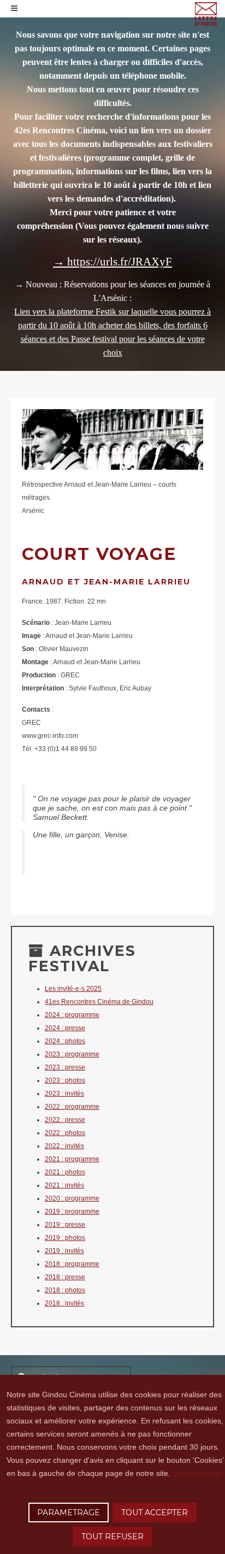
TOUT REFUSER (112, 1536)
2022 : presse (65, 1120)
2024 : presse (65, 1028)
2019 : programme (72, 1211)
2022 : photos (65, 1133)
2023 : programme (72, 1054)
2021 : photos (65, 1172)
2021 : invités (64, 1185)
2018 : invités (64, 1303)
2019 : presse (65, 1224)
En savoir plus (197, 1473)
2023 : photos (65, 1080)
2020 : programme (72, 1198)
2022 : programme (72, 1106)
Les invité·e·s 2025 (73, 988)
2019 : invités (64, 1251)
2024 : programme (72, 1015)
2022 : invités (64, 1146)
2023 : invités (64, 1093)
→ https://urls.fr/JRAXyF (112, 261)
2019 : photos (65, 1238)
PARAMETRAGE (68, 1512)
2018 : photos (65, 1290)
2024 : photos (65, 1041)
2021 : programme (72, 1159)
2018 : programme (72, 1264)
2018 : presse (65, 1277)
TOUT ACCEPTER (154, 1512)
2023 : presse (65, 1067)
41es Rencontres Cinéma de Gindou (99, 1002)
